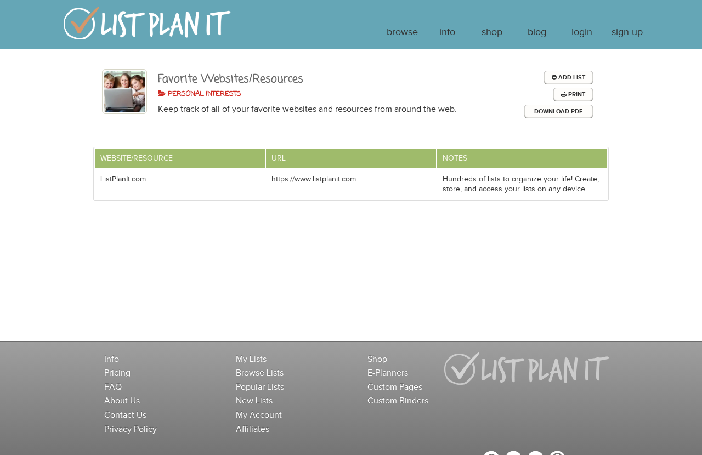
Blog (537, 32)
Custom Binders (397, 401)
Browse (402, 32)
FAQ (113, 387)
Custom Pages (394, 387)
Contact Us (125, 415)
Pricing (117, 373)
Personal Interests (203, 94)
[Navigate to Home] (147, 28)
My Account (259, 415)
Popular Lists (260, 387)
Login (581, 32)
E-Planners (387, 373)
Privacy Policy (130, 429)
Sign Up (627, 32)
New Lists (254, 401)
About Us (122, 401)
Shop (492, 32)
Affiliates (252, 429)
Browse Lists (260, 373)
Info (447, 32)
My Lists (251, 359)
